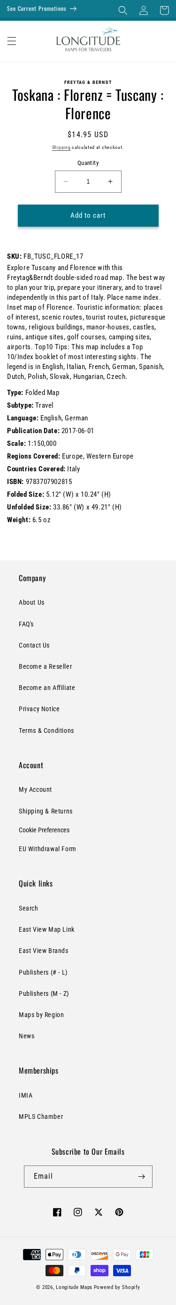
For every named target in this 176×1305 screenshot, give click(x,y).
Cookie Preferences (44, 830)
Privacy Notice (39, 709)
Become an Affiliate (47, 687)
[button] (123, 10)
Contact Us (34, 645)
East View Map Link (47, 929)
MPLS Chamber (41, 1116)
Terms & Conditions (46, 730)
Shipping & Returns (46, 811)
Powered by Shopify (117, 1287)
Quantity (88, 162)
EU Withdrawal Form (48, 849)
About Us (32, 602)
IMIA (25, 1095)
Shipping (61, 147)
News (26, 1036)
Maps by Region (41, 1014)
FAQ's (26, 624)
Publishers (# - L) (43, 972)
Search (28, 908)
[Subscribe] (141, 1176)
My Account (35, 789)
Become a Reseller (45, 666)
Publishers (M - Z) (44, 993)
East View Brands (44, 950)
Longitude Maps (74, 1287)
